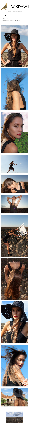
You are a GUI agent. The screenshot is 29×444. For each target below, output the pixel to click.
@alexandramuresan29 (15, 20)
